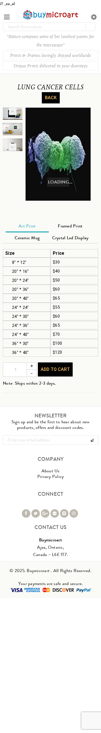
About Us (51, 471)
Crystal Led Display (70, 237)
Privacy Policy (50, 476)
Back (51, 97)
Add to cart (55, 369)
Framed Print (70, 226)
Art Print (27, 226)
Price (58, 253)
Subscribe (91, 440)
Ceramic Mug (27, 237)
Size (10, 253)
